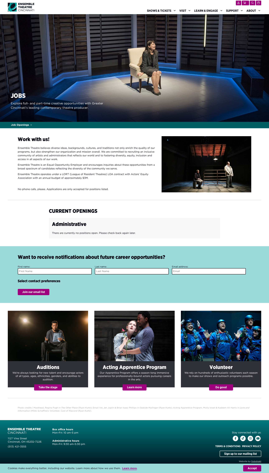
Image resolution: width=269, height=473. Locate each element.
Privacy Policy (251, 446)
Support (232, 10)
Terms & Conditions (228, 446)
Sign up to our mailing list (240, 454)
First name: (24, 266)
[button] (48, 350)
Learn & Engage (206, 10)
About (251, 10)
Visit (182, 10)
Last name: (101, 266)
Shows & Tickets (159, 10)
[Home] (21, 6)
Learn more (129, 468)
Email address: (180, 266)
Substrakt (256, 461)
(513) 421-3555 (17, 446)
